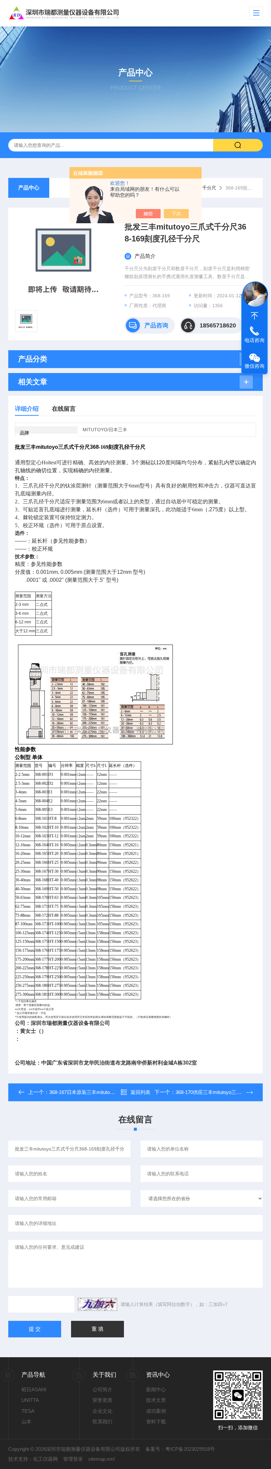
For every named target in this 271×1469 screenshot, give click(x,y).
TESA (27, 1411)
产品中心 (28, 187)
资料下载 (156, 1421)
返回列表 (140, 1092)
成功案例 (156, 1411)
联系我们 (102, 1421)
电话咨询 (254, 340)
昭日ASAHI (33, 1389)
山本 (26, 1421)
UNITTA (30, 1400)
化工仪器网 (45, 1459)
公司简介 (102, 1389)
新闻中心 (156, 1389)
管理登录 (73, 1459)
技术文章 (156, 1400)
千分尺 (209, 187)
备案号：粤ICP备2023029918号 (180, 1449)
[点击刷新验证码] (97, 1304)
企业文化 (102, 1411)
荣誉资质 (102, 1400)
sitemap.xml (101, 1459)
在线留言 (64, 408)
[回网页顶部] (254, 315)
